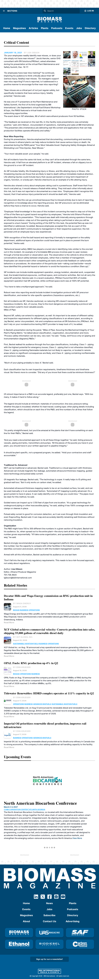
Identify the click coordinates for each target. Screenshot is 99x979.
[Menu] (3, 10)
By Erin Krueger (22, 667)
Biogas (16, 610)
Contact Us (49, 921)
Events (69, 28)
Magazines (19, 28)
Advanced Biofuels (42, 704)
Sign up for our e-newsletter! (49, 959)
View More (77, 838)
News (49, 903)
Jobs (79, 28)
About (26, 921)
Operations (34, 610)
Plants (44, 28)
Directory (90, 28)
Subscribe (49, 915)
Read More (9, 622)
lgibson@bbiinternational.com (18, 577)
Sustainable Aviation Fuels (26, 644)
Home (6, 28)
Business (24, 610)
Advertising (72, 921)
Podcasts (56, 28)
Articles (33, 28)
